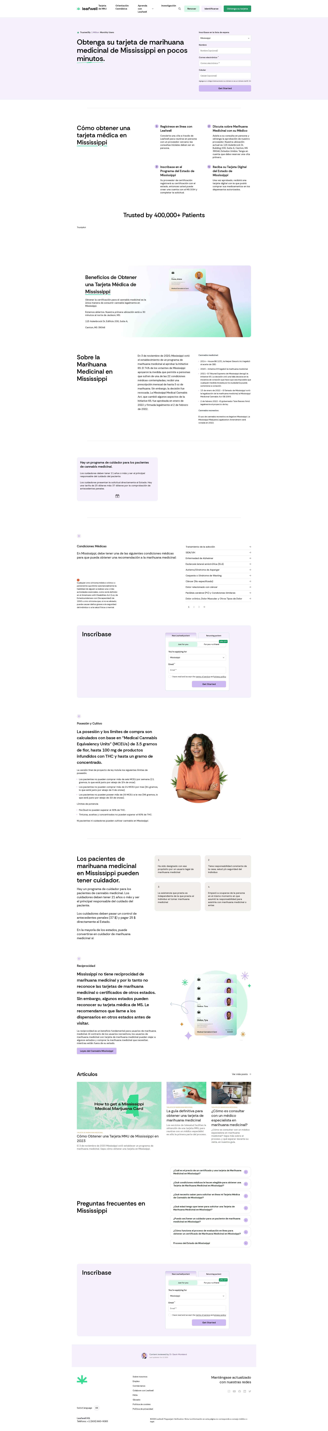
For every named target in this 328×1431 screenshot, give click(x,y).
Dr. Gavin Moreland (178, 1354)
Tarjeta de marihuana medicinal (90, 1133)
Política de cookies (142, 1404)
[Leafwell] (87, 8)
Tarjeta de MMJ (102, 7)
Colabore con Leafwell (143, 1390)
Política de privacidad (143, 1409)
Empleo (136, 1381)
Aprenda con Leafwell (142, 8)
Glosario (136, 1399)
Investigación (168, 5)
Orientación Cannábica (122, 7)
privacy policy (220, 676)
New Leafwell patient (181, 635)
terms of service (203, 676)
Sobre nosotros (140, 1376)
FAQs (135, 1395)
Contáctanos (139, 1386)
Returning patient (213, 635)
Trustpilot (81, 227)
